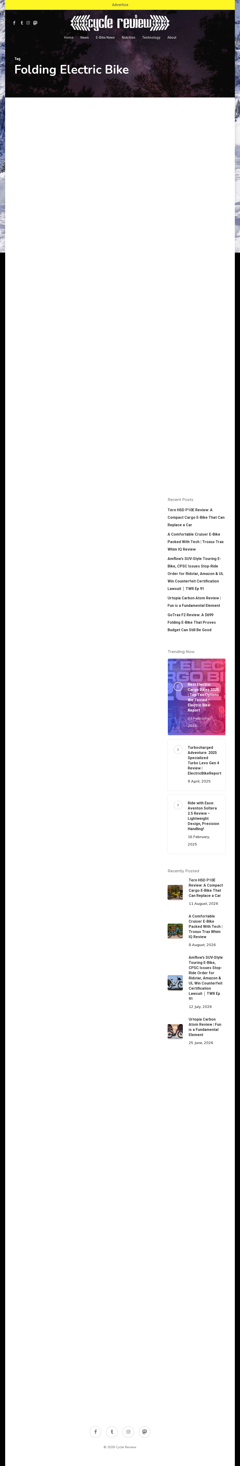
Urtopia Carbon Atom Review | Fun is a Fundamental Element (194, 602)
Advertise (120, 5)
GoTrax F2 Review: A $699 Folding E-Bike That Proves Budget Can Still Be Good (192, 622)
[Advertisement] (197, 185)
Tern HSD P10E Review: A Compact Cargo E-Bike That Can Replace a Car (196, 517)
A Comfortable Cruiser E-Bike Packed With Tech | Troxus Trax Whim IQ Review (196, 542)
